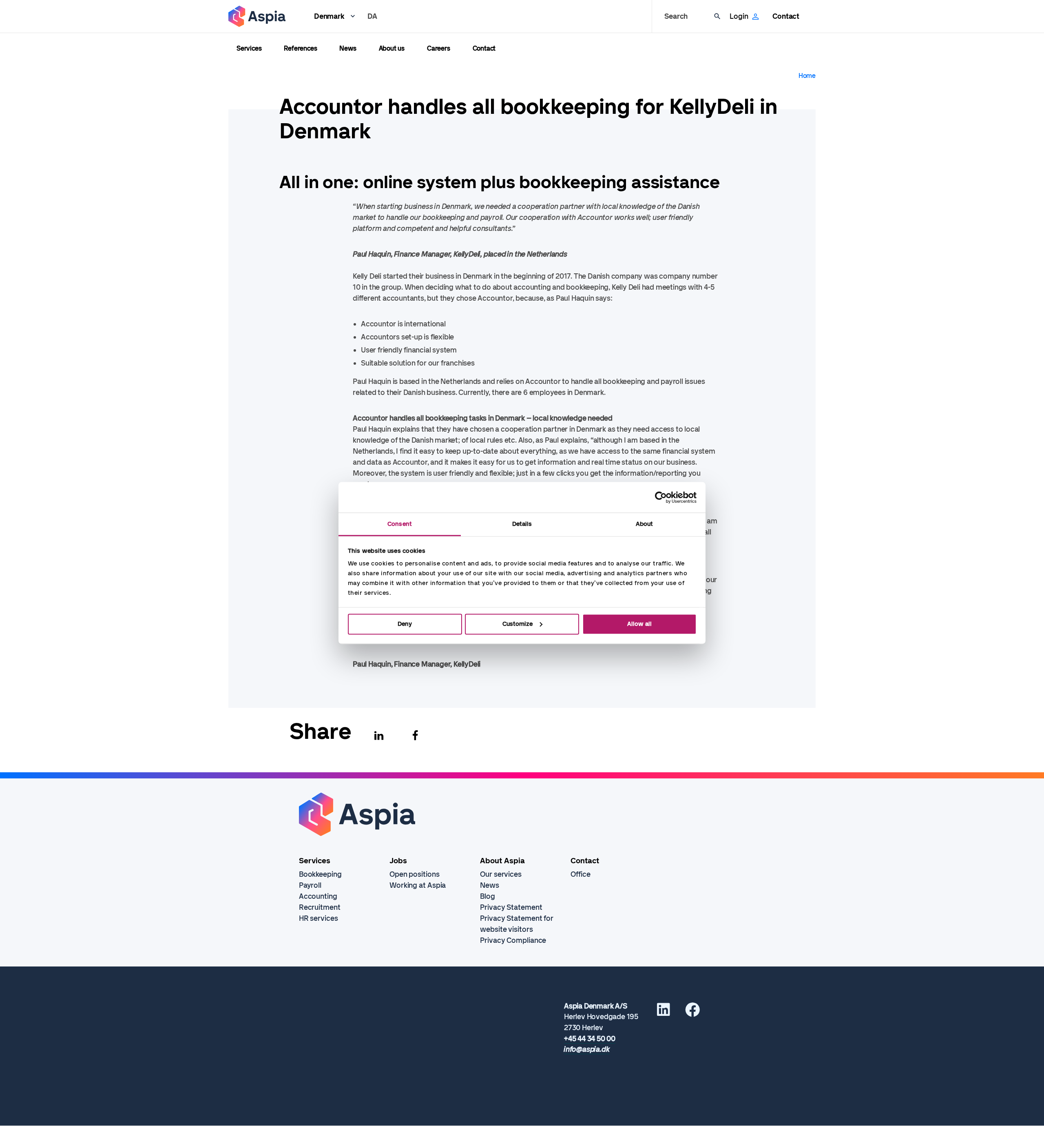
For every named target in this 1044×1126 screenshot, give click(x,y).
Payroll (310, 885)
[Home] (256, 16)
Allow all (639, 623)
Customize (517, 623)
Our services (501, 874)
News (347, 48)
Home (807, 76)
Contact (785, 16)
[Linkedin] (379, 735)
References (300, 48)
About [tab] (644, 524)
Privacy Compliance (513, 940)
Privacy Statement (511, 907)
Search (676, 16)
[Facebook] (415, 735)
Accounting (318, 896)
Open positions (414, 874)
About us (392, 48)
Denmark (329, 16)
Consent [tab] (399, 524)
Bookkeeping (320, 874)
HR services (318, 918)
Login (739, 16)
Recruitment (320, 907)
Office (580, 874)
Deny (405, 623)
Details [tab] (522, 524)
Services (249, 48)
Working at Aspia (417, 885)
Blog (487, 896)
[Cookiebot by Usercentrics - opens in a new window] (661, 497)
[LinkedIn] (663, 1012)
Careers (438, 48)
